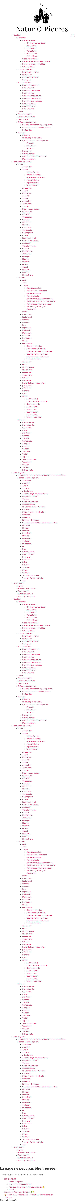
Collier (20, 111)
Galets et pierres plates (32, 138)
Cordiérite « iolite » (30, 241)
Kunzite (25, 312)
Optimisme (26, 544)
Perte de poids (28, 551)
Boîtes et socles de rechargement (36, 127)
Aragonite (26, 201)
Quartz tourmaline (34, 417)
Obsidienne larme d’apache (38, 356)
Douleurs (26, 517)
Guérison (26, 525)
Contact (12, 1189)
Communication (28, 504)
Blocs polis (26, 151)
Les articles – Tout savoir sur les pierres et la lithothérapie (42, 475)
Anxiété (25, 488)
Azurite (25, 206)
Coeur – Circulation (30, 501)
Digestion (26, 515)
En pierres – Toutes (30, 72)
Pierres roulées (28, 154)
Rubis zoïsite (27, 470)
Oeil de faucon (28, 367)
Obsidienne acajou (34, 346)
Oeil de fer (26, 362)
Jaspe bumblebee (34, 288)
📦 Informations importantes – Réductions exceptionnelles (28, 1195)
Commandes (23, 591)
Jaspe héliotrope (34, 293)
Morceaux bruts (28, 159)
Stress (24, 570)
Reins (24, 562)
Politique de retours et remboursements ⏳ (26, 1187)
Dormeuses (27, 74)
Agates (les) (27, 167)
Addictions (26, 480)
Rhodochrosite (28, 422)
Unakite (25, 465)
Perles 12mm (32, 56)
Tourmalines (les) (29, 459)
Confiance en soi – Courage (33, 507)
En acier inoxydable (30, 77)
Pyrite (24, 393)
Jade (24, 280)
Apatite (25, 198)
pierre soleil (27, 385)
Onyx (24, 364)
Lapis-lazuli (27, 317)
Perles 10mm (32, 53)
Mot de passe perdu (26, 596)
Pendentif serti (28, 88)
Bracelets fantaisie (30, 59)
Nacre (24, 341)
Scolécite (26, 433)
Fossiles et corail (29, 238)
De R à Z (21, 420)
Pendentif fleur (28, 93)
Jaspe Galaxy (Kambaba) (37, 291)
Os (23, 546)
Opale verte (27, 375)
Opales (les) (27, 372)
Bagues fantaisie (25, 114)
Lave (24, 325)
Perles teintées (28, 67)
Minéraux (21, 132)
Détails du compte (25, 594)
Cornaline (26, 243)
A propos (8, 1197)
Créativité (26, 509)
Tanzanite (26, 451)
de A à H (21, 164)
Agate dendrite (33, 185)
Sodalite (25, 446)
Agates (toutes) (33, 172)
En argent (26, 80)
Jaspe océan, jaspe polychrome (40, 298)
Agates (25, 169)
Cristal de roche (29, 246)
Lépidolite (26, 327)
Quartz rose (32, 409)
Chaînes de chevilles (26, 117)
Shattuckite (27, 441)
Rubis (24, 430)
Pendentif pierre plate (31, 90)
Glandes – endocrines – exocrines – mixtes (39, 523)
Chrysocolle (27, 230)
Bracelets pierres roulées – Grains (36, 61)
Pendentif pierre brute (31, 98)
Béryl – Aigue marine (30, 209)
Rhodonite (26, 428)
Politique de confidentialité (20, 1184)
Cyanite (25, 248)
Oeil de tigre (27, 370)
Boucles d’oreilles (25, 69)
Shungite (26, 443)
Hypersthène (27, 275)
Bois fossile (27, 212)
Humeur (25, 528)
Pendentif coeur (28, 106)
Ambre (25, 190)
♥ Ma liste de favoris (27, 588)
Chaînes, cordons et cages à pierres (37, 125)
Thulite (25, 454)
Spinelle (25, 449)
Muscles (25, 536)
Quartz (25, 396)
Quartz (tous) (32, 399)
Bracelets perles (29, 40)
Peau (24, 549)
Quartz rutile (32, 414)
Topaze (25, 457)
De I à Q (21, 277)
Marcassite (26, 333)
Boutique (17, 35)
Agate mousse (32, 183)
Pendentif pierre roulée (31, 96)
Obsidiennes (27, 343)
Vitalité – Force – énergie (32, 578)
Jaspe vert (31, 309)
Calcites (25, 219)
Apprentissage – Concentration (35, 494)
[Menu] (73, 36)
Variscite (25, 467)
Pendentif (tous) (24, 82)
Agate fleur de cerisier (36, 177)
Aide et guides (19, 472)
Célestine (26, 222)
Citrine (25, 235)
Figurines (30, 143)
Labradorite (27, 314)
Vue (23, 580)
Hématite (26, 269)
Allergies (25, 483)
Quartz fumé (32, 407)
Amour (25, 486)
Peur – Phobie (28, 554)
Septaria (25, 438)
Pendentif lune (28, 109)
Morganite (26, 338)
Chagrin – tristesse (30, 496)
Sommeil (25, 573)
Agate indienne (33, 180)
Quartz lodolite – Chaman (37, 401)
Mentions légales (16, 1181)
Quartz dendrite (33, 404)
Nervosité (26, 538)
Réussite (25, 565)
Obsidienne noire (34, 359)
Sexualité (26, 567)
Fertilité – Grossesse (30, 520)
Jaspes (25, 285)
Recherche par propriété (28, 478)
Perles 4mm (31, 45)
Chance (25, 499)
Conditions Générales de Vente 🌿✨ (19, 1192)
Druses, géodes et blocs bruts (34, 156)
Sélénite (25, 436)
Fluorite (25, 259)
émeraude (26, 254)
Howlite (25, 272)
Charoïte (26, 225)
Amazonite (26, 188)
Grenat (25, 267)
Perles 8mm (31, 51)
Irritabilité (26, 533)
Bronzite (25, 214)
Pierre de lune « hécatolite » (34, 383)
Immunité (26, 530)
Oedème (25, 541)
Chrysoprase (27, 233)
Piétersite (26, 388)
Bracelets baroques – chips (33, 64)
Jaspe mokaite (33, 296)
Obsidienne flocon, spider (37, 354)
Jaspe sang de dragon (36, 306)
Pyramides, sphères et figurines (35, 140)
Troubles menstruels (30, 575)
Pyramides (31, 146)
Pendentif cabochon (30, 85)
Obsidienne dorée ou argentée (39, 351)
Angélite (25, 196)
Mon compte (19, 583)
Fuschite (25, 262)
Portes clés (27, 130)
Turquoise (26, 462)
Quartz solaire (32, 412)
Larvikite (25, 322)
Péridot (25, 378)
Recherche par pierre (22, 161)
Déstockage (23, 119)
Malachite (26, 330)
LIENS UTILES (10, 1179)
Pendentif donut (29, 103)
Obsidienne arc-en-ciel (36, 349)
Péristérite (26, 380)
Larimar (25, 320)
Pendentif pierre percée (32, 101)
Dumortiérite (27, 251)
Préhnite (25, 391)
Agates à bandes (34, 175)
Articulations (27, 491)
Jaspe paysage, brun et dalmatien (41, 301)
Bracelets (22, 38)
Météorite (26, 335)
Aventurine (26, 204)
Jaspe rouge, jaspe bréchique (39, 304)
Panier (20, 586)
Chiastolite (26, 227)
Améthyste (26, 193)
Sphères (30, 148)
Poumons (26, 557)
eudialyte (26, 256)
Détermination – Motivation (33, 512)
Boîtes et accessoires (27, 122)
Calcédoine (27, 217)
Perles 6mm (31, 48)
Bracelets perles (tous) (36, 43)
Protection (26, 559)
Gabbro (25, 264)
